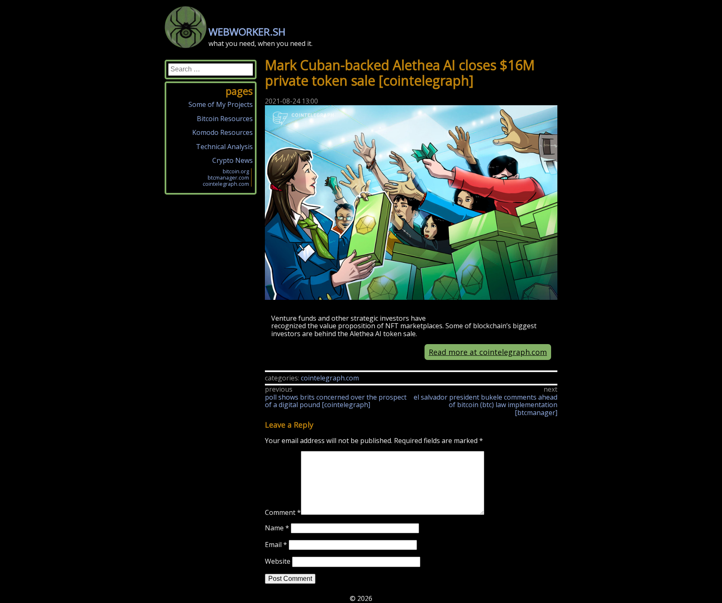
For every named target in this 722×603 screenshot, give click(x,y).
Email (276, 544)
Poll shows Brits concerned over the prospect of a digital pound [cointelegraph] (336, 401)
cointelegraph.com (330, 378)
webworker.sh (246, 31)
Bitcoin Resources (225, 118)
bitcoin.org (236, 171)
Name (277, 527)
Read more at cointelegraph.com (488, 352)
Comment (283, 512)
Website (277, 561)
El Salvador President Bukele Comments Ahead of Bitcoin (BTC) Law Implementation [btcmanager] (485, 405)
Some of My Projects (220, 104)
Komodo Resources (222, 132)
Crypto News (232, 160)
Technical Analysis (224, 146)
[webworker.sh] (185, 45)
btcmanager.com (228, 177)
